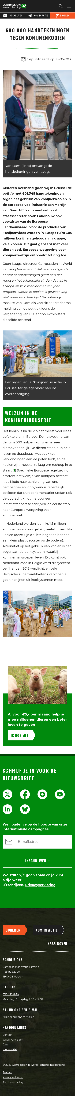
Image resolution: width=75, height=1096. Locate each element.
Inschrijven (35, 860)
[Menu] (68, 6)
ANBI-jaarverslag (13, 1082)
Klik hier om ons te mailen (18, 1017)
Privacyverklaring (13, 1077)
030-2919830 (11, 994)
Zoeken (7, 1072)
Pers (5, 1044)
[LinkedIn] (7, 809)
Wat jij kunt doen (13, 1039)
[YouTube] (60, 794)
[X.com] (7, 794)
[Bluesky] (25, 809)
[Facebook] (25, 794)
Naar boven (57, 943)
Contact (7, 1034)
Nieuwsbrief (10, 1049)
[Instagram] (42, 794)
